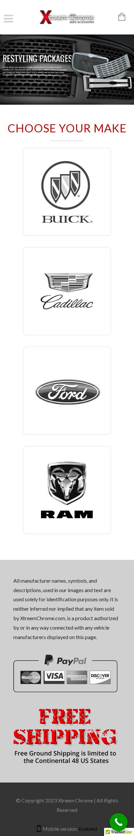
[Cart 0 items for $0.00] (118, 17)
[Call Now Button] (118, 822)
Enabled (88, 829)
